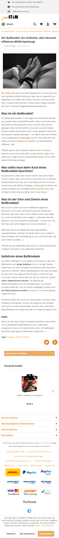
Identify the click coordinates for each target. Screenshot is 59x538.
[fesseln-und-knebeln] (29, 71)
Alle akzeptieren (27, 533)
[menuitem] (7, 24)
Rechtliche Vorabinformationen (18, 461)
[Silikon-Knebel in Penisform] (29, 383)
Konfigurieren (46, 533)
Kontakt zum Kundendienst (39, 451)
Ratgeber (11, 337)
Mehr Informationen (45, 525)
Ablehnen (11, 533)
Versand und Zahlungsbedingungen (28, 456)
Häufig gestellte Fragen (15, 451)
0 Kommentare (24, 46)
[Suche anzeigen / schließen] (34, 24)
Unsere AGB (22, 465)
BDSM (19, 337)
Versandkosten (44, 443)
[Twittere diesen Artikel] (48, 342)
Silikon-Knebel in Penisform (29, 395)
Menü (10, 24)
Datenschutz (9, 465)
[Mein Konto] (48, 24)
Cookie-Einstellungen (42, 461)
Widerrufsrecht (36, 465)
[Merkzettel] (41, 24)
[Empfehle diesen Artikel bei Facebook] (55, 342)
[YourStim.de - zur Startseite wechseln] (9, 17)
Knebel (26, 337)
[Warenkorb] (54, 24)
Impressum (50, 465)
